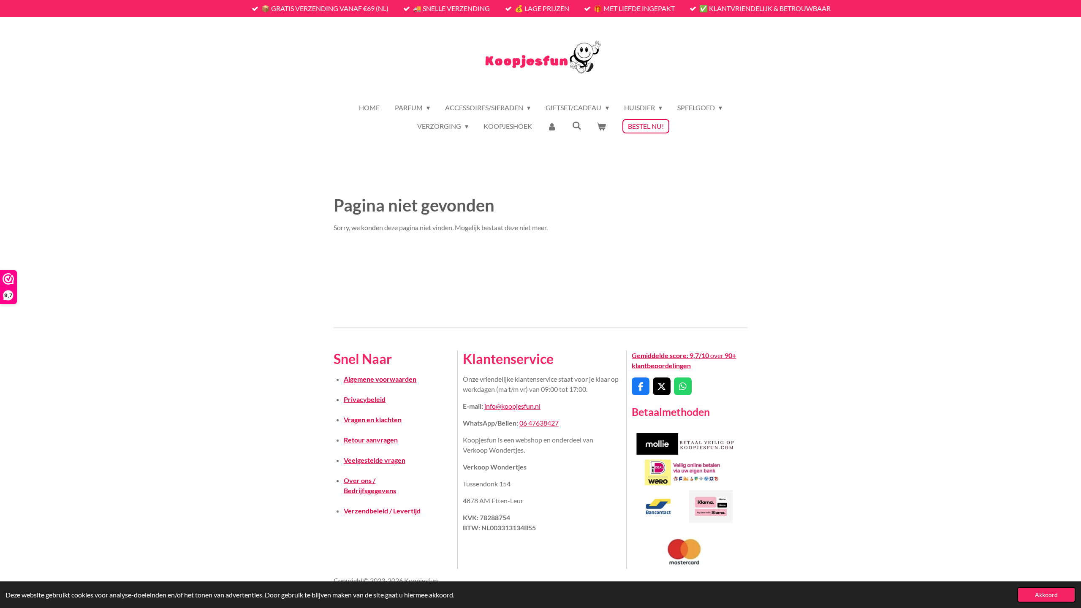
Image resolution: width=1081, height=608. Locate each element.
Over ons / (359, 480)
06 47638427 (539, 423)
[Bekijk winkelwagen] (601, 126)
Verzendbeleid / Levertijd (382, 511)
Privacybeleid (365, 399)
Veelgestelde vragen (374, 460)
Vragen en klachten (373, 419)
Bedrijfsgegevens (370, 490)
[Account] (552, 126)
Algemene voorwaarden (380, 379)
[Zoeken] (577, 125)
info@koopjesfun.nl (512, 406)
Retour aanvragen (371, 440)
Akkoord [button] (1046, 594)
